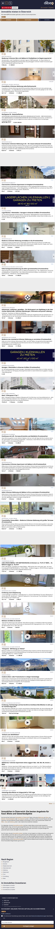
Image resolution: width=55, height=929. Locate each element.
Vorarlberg (6, 876)
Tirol (4, 874)
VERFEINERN (47, 19)
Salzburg (5, 870)
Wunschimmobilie (18, 839)
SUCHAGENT (8, 19)
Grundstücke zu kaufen (9, 889)
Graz (6, 822)
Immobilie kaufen (18, 825)
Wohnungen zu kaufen (9, 887)
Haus (47, 817)
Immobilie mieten (17, 833)
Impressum (7, 902)
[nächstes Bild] (53, 46)
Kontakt (6, 904)
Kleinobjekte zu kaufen (9, 885)
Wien (4, 878)
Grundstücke (21, 819)
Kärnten (5, 864)
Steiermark (6, 872)
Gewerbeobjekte (10, 819)
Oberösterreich (7, 868)
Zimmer (3, 819)
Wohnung (41, 817)
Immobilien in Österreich (22, 817)
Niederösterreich (7, 866)
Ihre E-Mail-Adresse (5, 919)
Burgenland (6, 861)
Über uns (6, 900)
